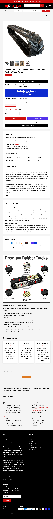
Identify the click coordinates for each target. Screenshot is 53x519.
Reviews (31, 441)
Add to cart (15, 118)
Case (37, 410)
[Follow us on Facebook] (3, 509)
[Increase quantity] (18, 113)
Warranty (16, 144)
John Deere (42, 409)
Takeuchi (37, 409)
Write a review (26, 376)
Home (4, 15)
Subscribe (7, 500)
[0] (49, 6)
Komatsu (34, 410)
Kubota (33, 409)
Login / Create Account (34, 437)
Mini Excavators (10, 15)
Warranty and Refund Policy (35, 447)
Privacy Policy (32, 449)
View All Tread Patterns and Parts (26, 125)
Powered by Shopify (7, 514)
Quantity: (7, 113)
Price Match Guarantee (34, 443)
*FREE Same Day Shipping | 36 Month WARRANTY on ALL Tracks (26, 1)
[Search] (42, 5)
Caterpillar (45, 407)
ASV (40, 410)
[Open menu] (3, 5)
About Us (31, 439)
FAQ (30, 451)
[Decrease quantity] (11, 113)
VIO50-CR (23, 15)
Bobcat (40, 407)
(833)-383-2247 (16, 231)
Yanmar (17, 15)
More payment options (38, 122)
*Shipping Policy (32, 445)
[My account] (46, 6)
